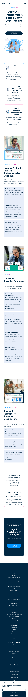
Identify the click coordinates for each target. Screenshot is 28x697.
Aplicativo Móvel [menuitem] (14, 620)
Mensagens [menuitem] (14, 575)
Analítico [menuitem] (14, 618)
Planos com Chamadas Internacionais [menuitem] (14, 614)
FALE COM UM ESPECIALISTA (14, 33)
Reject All (14, 692)
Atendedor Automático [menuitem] (14, 608)
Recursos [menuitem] (14, 603)
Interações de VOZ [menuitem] (14, 590)
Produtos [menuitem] (14, 569)
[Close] (25, 682)
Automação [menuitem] (14, 595)
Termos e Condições (14, 674)
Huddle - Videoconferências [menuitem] (14, 577)
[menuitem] (14, 586)
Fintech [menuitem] (14, 631)
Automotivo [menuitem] (14, 627)
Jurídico (14, 680)
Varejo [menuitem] (14, 649)
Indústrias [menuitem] (14, 644)
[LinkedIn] (10, 664)
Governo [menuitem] (14, 636)
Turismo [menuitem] (14, 653)
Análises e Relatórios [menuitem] (14, 597)
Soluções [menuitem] (14, 625)
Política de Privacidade (14, 677)
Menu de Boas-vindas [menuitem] (14, 605)
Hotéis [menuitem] (14, 638)
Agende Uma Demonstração (14, 545)
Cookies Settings (14, 690)
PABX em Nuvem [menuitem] (14, 571)
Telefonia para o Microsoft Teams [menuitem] (14, 581)
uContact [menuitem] (14, 588)
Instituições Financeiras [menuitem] (14, 647)
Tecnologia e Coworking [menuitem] (14, 651)
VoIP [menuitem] (14, 573)
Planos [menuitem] (14, 657)
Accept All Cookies (14, 695)
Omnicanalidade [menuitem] (14, 592)
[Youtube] (15, 664)
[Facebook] (13, 664)
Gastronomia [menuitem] (14, 633)
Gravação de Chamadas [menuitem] (14, 616)
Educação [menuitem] (14, 629)
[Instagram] (17, 664)
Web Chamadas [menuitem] (14, 612)
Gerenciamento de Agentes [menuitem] (14, 599)
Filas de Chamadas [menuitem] (14, 610)
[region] (14, 689)
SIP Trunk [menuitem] (14, 579)
